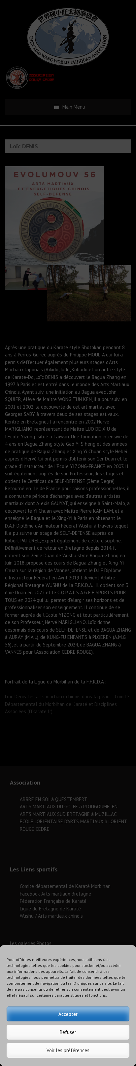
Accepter (68, 1014)
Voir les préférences (68, 1050)
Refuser (68, 1032)
